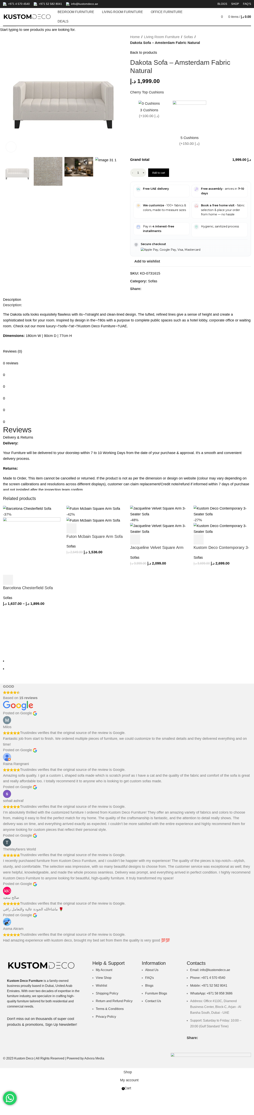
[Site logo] (27, 17)
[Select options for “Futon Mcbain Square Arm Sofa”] (71, 528)
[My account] (203, 17)
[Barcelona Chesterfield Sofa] (27, 508)
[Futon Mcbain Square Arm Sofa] (93, 508)
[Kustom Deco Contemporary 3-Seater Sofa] (222, 511)
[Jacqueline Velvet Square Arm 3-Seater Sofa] (159, 511)
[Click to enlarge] (11, 147)
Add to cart (158, 172)
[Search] (210, 17)
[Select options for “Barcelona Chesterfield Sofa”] (8, 580)
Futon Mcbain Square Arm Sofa (94, 536)
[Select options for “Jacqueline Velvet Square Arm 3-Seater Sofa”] (135, 539)
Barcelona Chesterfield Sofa (28, 588)
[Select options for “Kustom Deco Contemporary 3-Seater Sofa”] (199, 539)
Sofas (7, 598)
